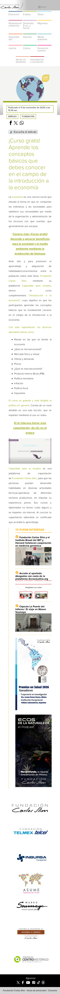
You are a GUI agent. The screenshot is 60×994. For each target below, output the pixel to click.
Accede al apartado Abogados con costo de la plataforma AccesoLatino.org (31, 576)
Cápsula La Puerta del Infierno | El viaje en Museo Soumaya (30, 609)
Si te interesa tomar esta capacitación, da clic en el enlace (30, 428)
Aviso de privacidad (36, 990)
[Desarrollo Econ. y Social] (30, 18)
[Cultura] (30, 43)
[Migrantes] (44, 18)
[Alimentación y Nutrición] (15, 18)
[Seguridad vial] (15, 32)
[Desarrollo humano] (44, 43)
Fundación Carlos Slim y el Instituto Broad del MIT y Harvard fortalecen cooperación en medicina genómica (33, 541)
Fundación (28, 116)
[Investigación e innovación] (37, 55)
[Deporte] (30, 32)
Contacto (52, 990)
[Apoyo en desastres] (23, 55)
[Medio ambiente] (44, 32)
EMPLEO (12, 116)
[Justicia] (15, 43)
